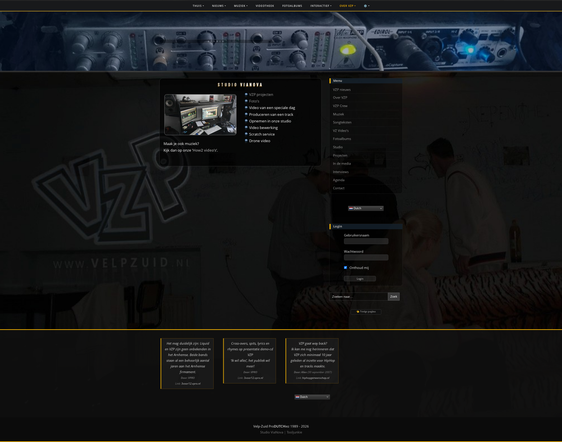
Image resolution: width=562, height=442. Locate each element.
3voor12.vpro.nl (190, 383)
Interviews (341, 172)
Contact (338, 188)
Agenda (338, 180)
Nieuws (218, 6)
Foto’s (254, 101)
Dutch (357, 208)
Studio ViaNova (271, 432)
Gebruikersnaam (356, 235)
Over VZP (347, 6)
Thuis (198, 6)
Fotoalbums (292, 6)
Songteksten (342, 122)
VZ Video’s (341, 130)
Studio (338, 147)
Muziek (240, 6)
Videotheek (265, 6)
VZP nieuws (342, 89)
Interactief (320, 6)
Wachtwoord (353, 251)
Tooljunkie (294, 432)
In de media (342, 163)
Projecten (340, 155)
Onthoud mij (359, 267)
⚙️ (366, 6)
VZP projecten (261, 94)
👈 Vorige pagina (366, 311)
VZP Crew (340, 106)
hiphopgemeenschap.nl (315, 378)
